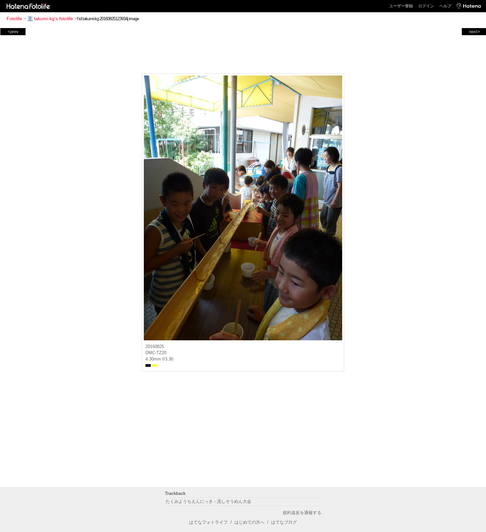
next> (474, 31)
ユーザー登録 (401, 6)
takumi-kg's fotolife (53, 18)
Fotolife (14, 18)
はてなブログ (284, 522)
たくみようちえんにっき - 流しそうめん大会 (208, 501)
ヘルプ (445, 6)
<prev (13, 31)
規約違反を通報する (302, 512)
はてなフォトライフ (208, 522)
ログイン (426, 6)
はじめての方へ (249, 522)
